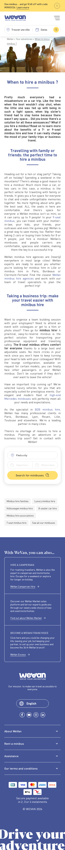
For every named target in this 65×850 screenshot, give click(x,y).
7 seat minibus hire (16, 522)
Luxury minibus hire (44, 501)
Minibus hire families (17, 501)
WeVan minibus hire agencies (32, 276)
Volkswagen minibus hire (19, 508)
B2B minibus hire (47, 409)
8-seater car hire (47, 508)
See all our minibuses (43, 522)
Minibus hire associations (20, 515)
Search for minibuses (30, 475)
